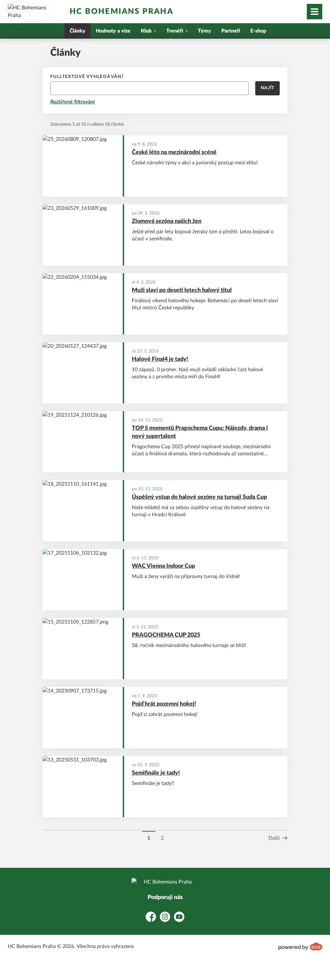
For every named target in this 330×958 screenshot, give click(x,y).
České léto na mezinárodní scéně (174, 152)
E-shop (258, 31)
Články (77, 31)
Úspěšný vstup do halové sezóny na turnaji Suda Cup (199, 497)
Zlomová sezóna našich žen (166, 221)
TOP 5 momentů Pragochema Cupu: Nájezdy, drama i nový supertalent (200, 432)
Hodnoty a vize (113, 31)
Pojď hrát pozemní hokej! (164, 704)
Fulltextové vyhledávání (86, 76)
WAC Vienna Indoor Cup (163, 566)
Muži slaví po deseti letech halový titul (182, 290)
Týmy (204, 31)
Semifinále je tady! (156, 773)
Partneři (230, 31)
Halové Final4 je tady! (160, 359)
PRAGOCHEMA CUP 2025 (166, 635)
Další (274, 838)
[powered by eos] (300, 946)
